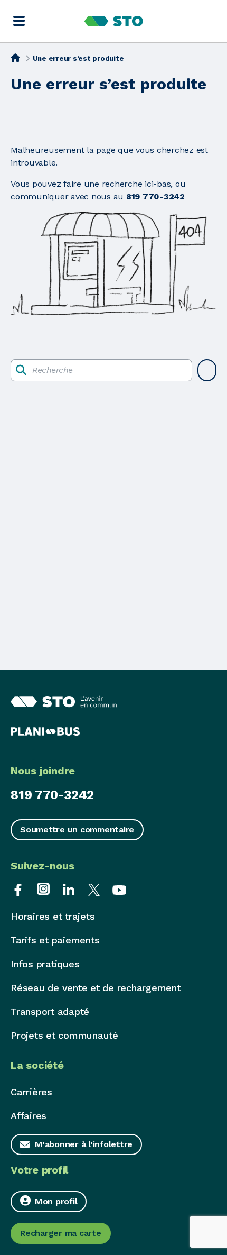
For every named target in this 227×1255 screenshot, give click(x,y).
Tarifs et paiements (55, 940)
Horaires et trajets (52, 916)
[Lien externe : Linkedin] (68, 889)
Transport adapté (50, 1011)
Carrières (31, 1091)
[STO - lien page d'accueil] (113, 21)
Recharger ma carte (60, 1233)
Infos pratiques (45, 963)
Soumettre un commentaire (77, 830)
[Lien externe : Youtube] (119, 889)
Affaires (28, 1115)
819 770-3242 (52, 794)
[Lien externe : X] (94, 889)
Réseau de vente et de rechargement (96, 987)
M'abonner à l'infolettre (84, 1144)
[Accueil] (15, 57)
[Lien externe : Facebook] (18, 889)
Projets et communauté (64, 1035)
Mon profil (56, 1201)
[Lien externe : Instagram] (43, 889)
